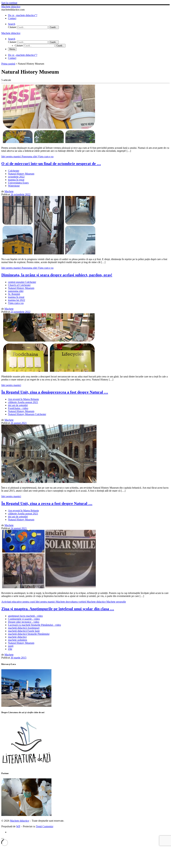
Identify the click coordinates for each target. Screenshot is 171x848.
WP (18, 826)
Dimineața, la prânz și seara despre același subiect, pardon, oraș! (56, 275)
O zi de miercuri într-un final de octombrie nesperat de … (51, 163)
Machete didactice (19, 820)
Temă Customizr (44, 826)
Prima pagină (8, 63)
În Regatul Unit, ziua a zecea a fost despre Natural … (46, 503)
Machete (9, 191)
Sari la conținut (9, 2)
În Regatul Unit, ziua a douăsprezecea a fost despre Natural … (54, 392)
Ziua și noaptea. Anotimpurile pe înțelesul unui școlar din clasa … (57, 609)
